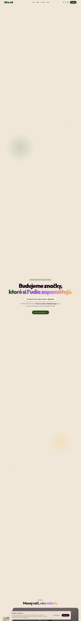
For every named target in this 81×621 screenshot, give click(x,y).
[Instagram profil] (63, 2)
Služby (37, 2)
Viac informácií (25, 617)
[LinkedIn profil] (67, 2)
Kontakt (73, 2)
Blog (48, 2)
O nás (33, 2)
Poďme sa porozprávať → (40, 312)
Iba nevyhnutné (56, 615)
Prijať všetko (65, 615)
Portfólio (43, 2)
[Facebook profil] (65, 2)
